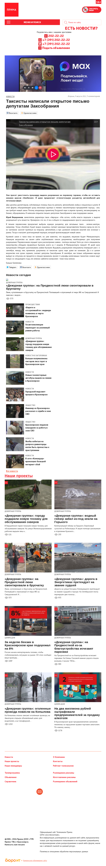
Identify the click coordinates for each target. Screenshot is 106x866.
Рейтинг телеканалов (63, 765)
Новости (9, 757)
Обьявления (10, 777)
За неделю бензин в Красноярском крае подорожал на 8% (27, 645)
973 (59, 597)
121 (9, 534)
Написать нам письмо (15, 844)
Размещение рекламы (63, 772)
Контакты (58, 761)
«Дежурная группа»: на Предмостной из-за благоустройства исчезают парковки (73, 646)
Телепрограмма (12, 772)
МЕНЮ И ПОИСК (32, 22)
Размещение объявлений (65, 781)
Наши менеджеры (13, 765)
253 (59, 534)
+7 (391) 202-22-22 (56, 39)
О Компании (59, 757)
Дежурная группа (14, 282)
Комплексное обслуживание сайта (35, 860)
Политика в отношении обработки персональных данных (64, 851)
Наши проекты (19, 476)
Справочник (10, 781)
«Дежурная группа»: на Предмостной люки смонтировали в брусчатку (24, 582)
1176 (60, 730)
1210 (10, 724)
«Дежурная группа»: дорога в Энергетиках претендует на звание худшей (75, 582)
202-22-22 (56, 35)
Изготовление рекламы (64, 777)
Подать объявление (56, 47)
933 (59, 664)
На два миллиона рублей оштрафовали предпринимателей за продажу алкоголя (77, 713)
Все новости (12, 471)
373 (11, 298)
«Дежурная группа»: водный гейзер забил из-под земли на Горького (75, 519)
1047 (10, 661)
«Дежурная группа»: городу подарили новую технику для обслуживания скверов (26, 519)
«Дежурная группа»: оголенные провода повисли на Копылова (28, 710)
